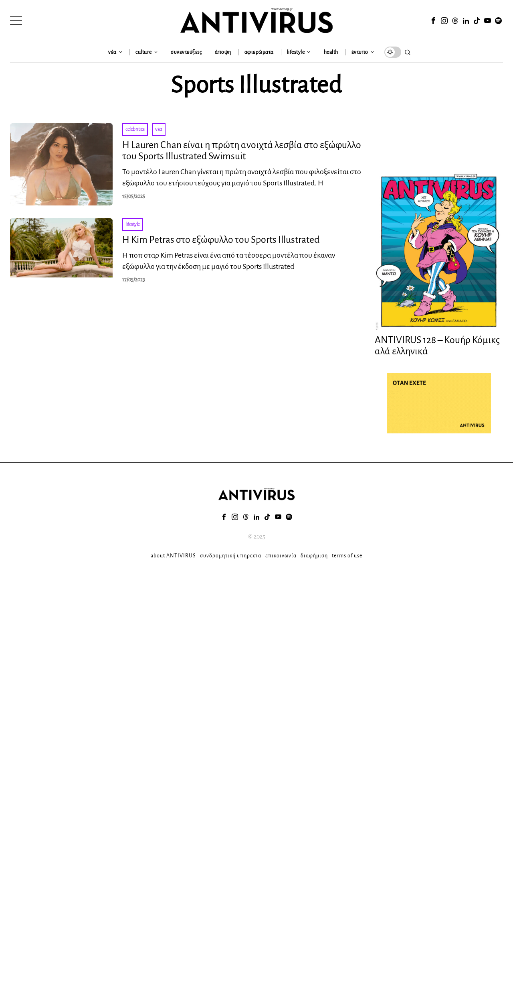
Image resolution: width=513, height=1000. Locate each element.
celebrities (135, 129)
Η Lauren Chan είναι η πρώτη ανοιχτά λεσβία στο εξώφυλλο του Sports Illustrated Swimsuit (241, 151)
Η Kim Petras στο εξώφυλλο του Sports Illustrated (220, 239)
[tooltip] (433, 21)
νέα (158, 129)
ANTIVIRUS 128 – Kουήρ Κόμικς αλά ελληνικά (437, 346)
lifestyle (132, 224)
